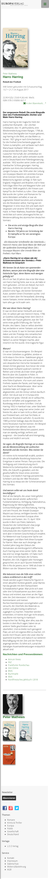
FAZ (10, 662)
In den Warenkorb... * (36, 103)
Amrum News (14, 659)
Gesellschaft (13, 831)
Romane (11, 819)
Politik (10, 828)
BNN (10, 670)
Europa (10, 825)
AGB (9, 869)
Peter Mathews (10, 73)
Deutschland (13, 834)
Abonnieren (9, 798)
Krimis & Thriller (14, 822)
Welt (10, 676)
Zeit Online (13, 668)
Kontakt (10, 858)
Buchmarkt (13, 673)
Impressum (12, 860)
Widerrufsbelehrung (16, 866)
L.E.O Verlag (12, 846)
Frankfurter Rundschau (18, 665)
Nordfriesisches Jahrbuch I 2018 (23, 679)
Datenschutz (13, 863)
